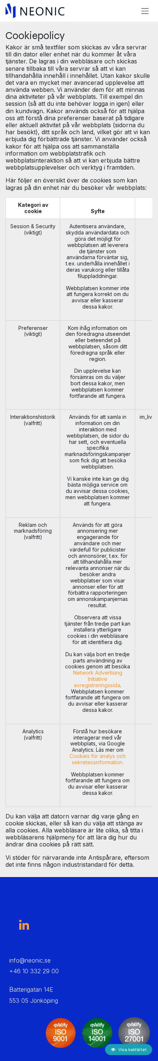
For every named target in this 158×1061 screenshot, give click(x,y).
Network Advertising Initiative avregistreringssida (97, 678)
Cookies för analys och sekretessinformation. (97, 759)
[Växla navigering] (145, 11)
